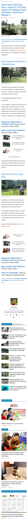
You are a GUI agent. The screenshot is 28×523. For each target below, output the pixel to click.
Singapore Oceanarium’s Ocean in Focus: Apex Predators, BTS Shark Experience (17, 388)
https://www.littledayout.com (14, 309)
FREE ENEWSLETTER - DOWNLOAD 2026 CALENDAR (14, 491)
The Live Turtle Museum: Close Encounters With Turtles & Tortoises (18, 137)
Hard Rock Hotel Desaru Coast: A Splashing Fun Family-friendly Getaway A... (12, 483)
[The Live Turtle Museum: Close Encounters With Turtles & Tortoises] (6, 137)
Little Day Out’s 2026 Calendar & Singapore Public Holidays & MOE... (13, 515)
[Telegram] (22, 290)
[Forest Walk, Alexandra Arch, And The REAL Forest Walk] (6, 144)
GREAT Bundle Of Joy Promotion (12, 423)
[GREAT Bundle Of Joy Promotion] (6, 151)
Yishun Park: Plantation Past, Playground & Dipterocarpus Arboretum (17, 374)
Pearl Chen (5, 17)
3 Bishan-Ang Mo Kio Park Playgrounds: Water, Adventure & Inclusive (17, 381)
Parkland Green (20, 50)
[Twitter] (6, 290)
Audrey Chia (3, 487)
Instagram (17, 39)
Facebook (24, 39)
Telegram (6, 41)
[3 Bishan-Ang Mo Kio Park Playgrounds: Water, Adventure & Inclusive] (5, 381)
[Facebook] (2, 290)
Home (2, 1)
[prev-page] (2, 393)
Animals (11, 1)
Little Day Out (4, 425)
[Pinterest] (9, 290)
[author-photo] (14, 305)
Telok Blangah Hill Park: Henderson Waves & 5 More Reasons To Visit (17, 343)
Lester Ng (3, 458)
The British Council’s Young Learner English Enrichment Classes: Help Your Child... (18, 250)
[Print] (19, 290)
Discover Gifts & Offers (9, 132)
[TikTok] (20, 315)
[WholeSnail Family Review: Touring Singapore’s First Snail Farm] (5, 329)
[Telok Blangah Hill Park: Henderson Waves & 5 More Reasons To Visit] (5, 343)
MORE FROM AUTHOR (18, 324)
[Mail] (11, 315)
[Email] (16, 290)
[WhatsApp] (12, 290)
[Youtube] (14, 317)
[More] (26, 290)
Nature (6, 1)
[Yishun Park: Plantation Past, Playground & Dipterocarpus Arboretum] (5, 374)
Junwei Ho (3, 518)
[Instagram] (8, 315)
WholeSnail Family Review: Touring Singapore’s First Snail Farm (17, 329)
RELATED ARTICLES (6, 324)
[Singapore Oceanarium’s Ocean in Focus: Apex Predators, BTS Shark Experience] (5, 388)
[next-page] (5, 393)
